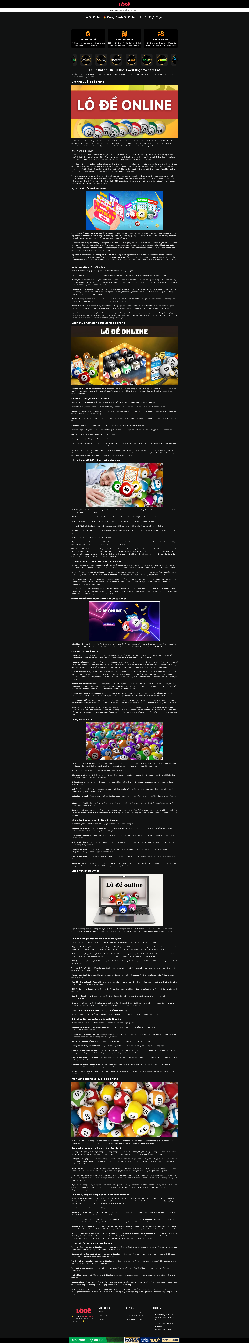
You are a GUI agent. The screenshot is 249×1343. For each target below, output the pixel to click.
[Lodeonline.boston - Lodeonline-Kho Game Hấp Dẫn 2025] (124, 4)
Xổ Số (130, 10)
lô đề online (88, 1316)
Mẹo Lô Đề (123, 10)
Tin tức (137, 10)
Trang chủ (114, 10)
